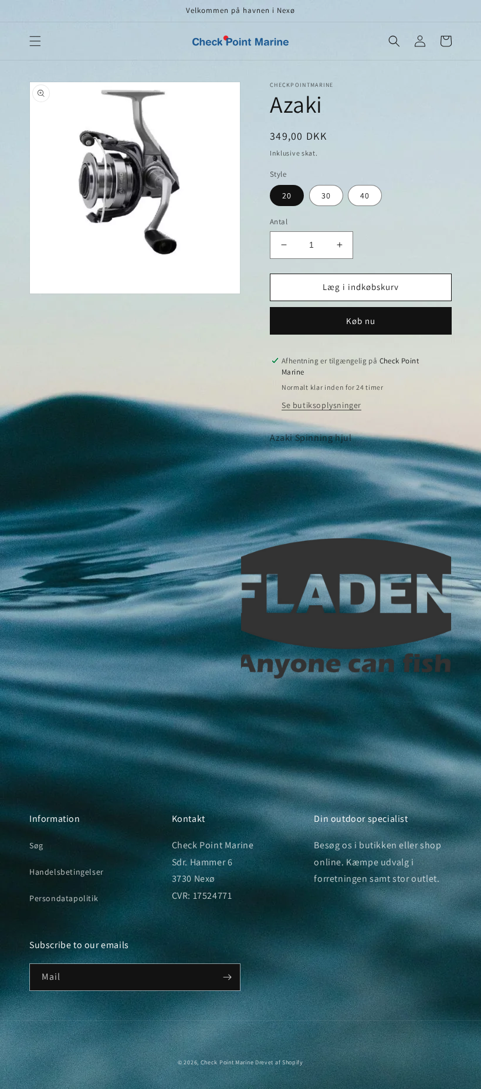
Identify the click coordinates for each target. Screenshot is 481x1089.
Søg (36, 845)
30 (326, 195)
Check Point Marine (227, 1062)
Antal (278, 222)
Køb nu (360, 320)
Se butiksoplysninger (321, 405)
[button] (35, 41)
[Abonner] (227, 977)
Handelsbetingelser (66, 872)
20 (287, 195)
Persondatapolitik (63, 898)
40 (365, 195)
